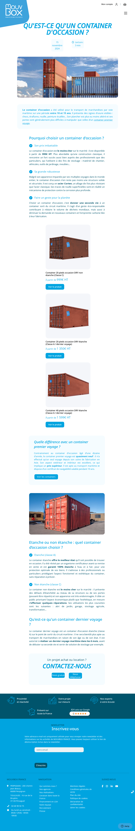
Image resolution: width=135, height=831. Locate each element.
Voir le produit (55, 286)
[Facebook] (102, 786)
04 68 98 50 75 (17, 806)
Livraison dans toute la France (49, 797)
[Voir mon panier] (124, 4)
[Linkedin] (112, 786)
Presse (42, 811)
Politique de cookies (79, 798)
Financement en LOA (48, 801)
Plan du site (75, 795)
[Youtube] (116, 786)
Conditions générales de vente (81, 790)
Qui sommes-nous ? (48, 786)
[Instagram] (107, 786)
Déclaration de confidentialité (76, 803)
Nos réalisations (46, 792)
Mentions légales (77, 786)
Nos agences (45, 789)
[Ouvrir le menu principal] (125, 13)
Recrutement (45, 808)
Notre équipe (45, 804)
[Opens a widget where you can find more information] (125, 826)
